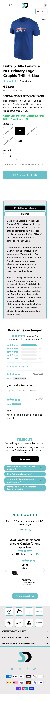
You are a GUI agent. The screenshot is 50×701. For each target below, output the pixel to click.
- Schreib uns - (25, 459)
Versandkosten (21, 91)
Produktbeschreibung (25, 208)
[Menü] (5, 5)
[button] (10, 81)
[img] (13, 374)
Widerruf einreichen (25, 596)
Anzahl (7, 150)
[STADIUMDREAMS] (25, 5)
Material (25, 213)
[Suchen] (10, 5)
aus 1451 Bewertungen (23, 554)
